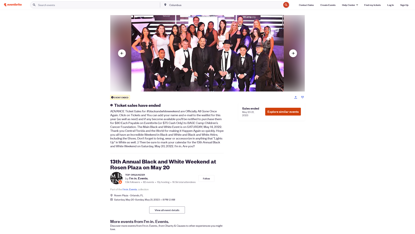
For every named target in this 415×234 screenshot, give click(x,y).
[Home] (13, 4)
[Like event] (302, 97)
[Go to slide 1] (206, 86)
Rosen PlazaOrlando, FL (128, 195)
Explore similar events (283, 112)
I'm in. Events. (138, 178)
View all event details (167, 210)
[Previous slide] (122, 53)
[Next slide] (293, 53)
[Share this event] (295, 97)
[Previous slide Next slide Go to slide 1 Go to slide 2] (207, 53)
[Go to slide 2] (208, 86)
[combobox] (225, 5)
